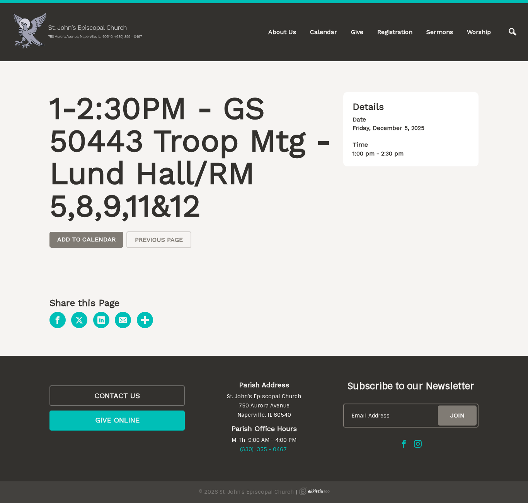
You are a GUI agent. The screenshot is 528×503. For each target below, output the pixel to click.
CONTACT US (117, 396)
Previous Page (159, 239)
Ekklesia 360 (314, 491)
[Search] (512, 32)
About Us (282, 32)
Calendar (323, 32)
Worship (479, 32)
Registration (394, 32)
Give (357, 32)
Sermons (439, 32)
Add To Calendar (86, 239)
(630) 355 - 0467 (263, 449)
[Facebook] (404, 444)
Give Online (117, 420)
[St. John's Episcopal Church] (77, 30)
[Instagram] (418, 444)
